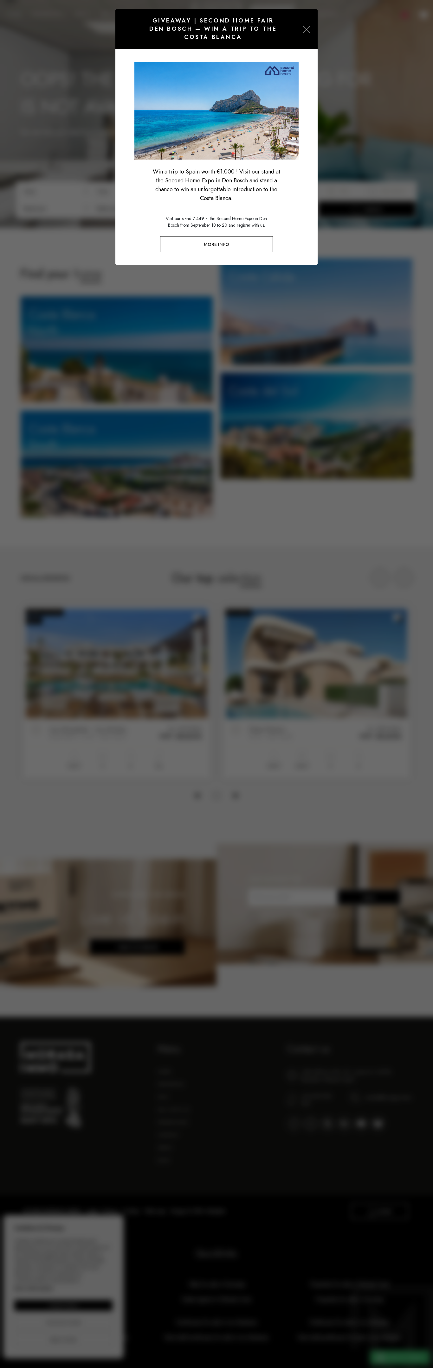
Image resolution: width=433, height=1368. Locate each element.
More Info (216, 244)
